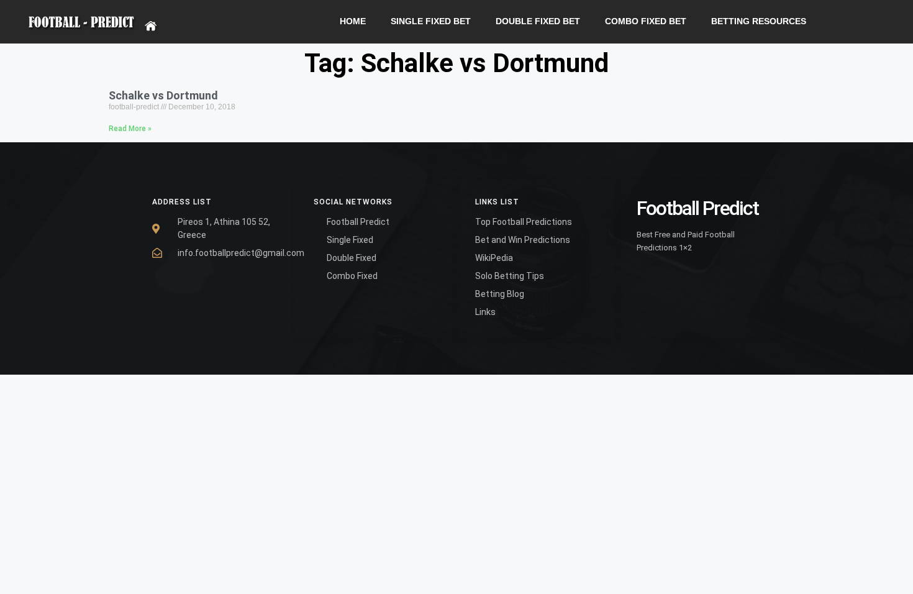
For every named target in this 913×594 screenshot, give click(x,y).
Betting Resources (758, 21)
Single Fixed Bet (431, 21)
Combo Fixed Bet (645, 21)
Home (353, 21)
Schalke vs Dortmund (163, 95)
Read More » (130, 128)
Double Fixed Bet (538, 21)
